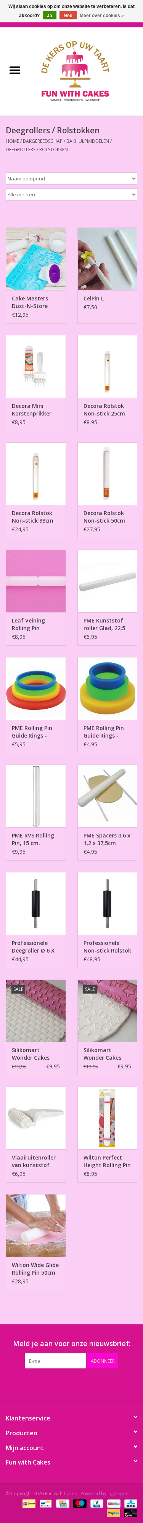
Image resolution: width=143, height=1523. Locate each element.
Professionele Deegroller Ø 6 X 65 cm (33, 946)
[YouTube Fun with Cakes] (85, 1384)
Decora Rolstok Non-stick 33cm (32, 516)
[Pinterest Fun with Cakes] (72, 1384)
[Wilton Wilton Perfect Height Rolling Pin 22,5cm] (107, 1118)
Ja (49, 15)
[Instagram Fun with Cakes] (113, 1384)
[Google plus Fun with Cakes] (58, 1384)
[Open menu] (15, 69)
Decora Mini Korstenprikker (31, 409)
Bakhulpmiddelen (87, 141)
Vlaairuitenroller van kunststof (34, 1161)
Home (12, 141)
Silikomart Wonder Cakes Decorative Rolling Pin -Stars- (102, 1054)
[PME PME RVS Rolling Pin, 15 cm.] (36, 796)
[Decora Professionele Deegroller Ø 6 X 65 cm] (36, 903)
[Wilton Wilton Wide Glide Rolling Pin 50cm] (36, 1225)
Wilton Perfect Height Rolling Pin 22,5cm (107, 1161)
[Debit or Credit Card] (129, 1512)
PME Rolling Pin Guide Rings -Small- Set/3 (104, 731)
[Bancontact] (45, 1503)
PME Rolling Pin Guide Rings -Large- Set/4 (32, 731)
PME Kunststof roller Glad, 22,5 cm (104, 624)
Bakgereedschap (43, 141)
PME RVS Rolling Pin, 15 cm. (33, 839)
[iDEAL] (28, 1503)
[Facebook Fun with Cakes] (30, 1384)
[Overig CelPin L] (107, 259)
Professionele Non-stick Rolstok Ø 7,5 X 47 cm (107, 946)
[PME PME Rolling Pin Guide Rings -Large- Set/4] (36, 688)
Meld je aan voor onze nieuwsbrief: (71, 1344)
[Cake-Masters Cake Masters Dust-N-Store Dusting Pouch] (36, 259)
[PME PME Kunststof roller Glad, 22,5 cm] (107, 581)
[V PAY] (96, 1503)
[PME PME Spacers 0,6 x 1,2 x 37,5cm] (107, 796)
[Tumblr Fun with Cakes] (99, 1384)
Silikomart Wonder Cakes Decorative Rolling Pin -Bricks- (31, 1054)
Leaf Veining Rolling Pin (28, 624)
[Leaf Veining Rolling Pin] (36, 581)
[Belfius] (112, 1503)
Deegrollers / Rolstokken (37, 149)
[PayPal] (112, 1512)
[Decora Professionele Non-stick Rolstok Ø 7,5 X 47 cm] (107, 903)
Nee (68, 15)
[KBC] (129, 1503)
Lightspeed (120, 1493)
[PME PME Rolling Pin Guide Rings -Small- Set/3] (107, 688)
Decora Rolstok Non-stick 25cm (104, 409)
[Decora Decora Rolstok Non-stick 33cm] (36, 473)
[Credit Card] (61, 1503)
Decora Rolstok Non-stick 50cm (104, 516)
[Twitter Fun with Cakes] (44, 1384)
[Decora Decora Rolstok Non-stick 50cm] (107, 473)
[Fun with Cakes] (86, 70)
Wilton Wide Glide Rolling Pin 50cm (35, 1268)
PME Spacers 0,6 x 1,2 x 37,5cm (107, 839)
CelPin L (94, 298)
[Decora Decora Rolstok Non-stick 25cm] (107, 366)
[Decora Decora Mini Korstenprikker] (36, 366)
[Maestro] (79, 1503)
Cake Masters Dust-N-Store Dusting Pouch (31, 302)
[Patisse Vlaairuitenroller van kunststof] (36, 1118)
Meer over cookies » (102, 15)
